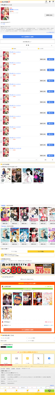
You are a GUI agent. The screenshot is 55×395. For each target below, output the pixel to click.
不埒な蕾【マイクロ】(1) (15, 52)
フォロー (38, 363)
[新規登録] (46, 1)
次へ (46, 159)
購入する (51, 59)
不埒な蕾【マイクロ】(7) (15, 116)
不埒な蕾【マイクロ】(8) (15, 126)
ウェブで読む (41, 251)
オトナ (50, 387)
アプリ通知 (27, 363)
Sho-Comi (4, 226)
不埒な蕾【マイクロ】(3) (15, 73)
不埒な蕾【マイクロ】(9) (15, 137)
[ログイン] (49, 1)
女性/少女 (13, 387)
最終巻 (14, 48)
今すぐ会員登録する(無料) (27, 329)
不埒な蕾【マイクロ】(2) (15, 62)
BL (41, 387)
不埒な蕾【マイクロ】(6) (15, 105)
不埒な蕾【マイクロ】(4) (15, 84)
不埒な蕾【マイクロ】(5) (15, 94)
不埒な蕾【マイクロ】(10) (15, 148)
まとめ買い (41, 48)
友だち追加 (6, 363)
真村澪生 (14, 9)
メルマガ (16, 363)
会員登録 (2, 260)
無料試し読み (49, 15)
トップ (5, 387)
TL (32, 387)
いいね (49, 363)
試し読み (43, 59)
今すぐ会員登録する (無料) (27, 36)
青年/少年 (23, 387)
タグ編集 (3, 23)
